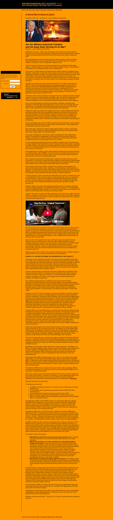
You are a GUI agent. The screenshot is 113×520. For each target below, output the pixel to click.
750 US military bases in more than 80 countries (51, 85)
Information (43, 10)
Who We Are (59, 10)
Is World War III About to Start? (40, 14)
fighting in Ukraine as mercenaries (53, 91)
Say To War (30, 10)
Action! (37, 10)
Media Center (51, 10)
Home (23, 10)
